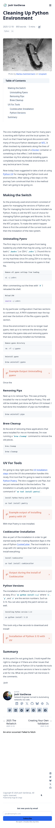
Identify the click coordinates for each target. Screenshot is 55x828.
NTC (43, 142)
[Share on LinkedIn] (15, 710)
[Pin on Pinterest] (33, 710)
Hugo (14, 798)
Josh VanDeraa (16, 5)
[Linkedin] (16, 703)
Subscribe (27, 818)
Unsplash (43, 74)
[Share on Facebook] (45, 710)
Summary (12, 117)
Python (6, 31)
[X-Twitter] (27, 703)
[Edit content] (39, 26)
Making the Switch (17, 88)
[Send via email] (39, 710)
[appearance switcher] (42, 795)
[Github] (32, 703)
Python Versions (18, 112)
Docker (35, 150)
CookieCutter (23, 544)
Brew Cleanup (16, 100)
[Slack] (42, 703)
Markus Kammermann (25, 74)
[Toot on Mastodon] (9, 710)
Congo (20, 798)
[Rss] (47, 703)
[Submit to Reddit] (21, 710)
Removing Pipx (17, 96)
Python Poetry (10, 480)
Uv (12, 31)
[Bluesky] (37, 703)
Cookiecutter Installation (22, 108)
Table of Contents (16, 80)
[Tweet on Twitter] (27, 710)
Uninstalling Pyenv (19, 92)
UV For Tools (14, 104)
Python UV (8, 174)
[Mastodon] (21, 703)
